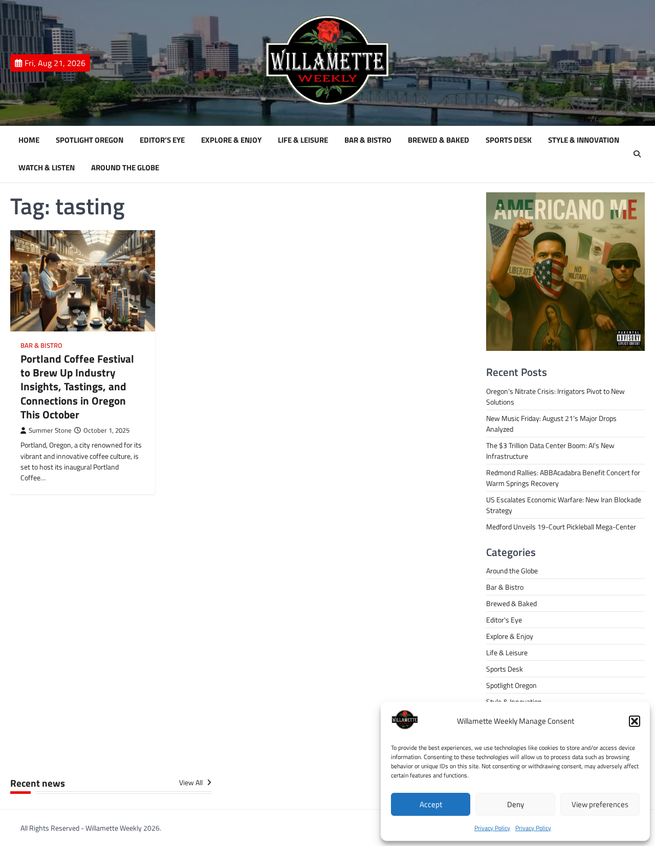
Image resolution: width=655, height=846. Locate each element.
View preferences (600, 804)
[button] (634, 721)
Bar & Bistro (367, 140)
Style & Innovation (583, 140)
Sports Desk (509, 140)
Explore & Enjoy (231, 140)
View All (191, 782)
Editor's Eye (504, 619)
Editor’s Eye (162, 140)
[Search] (637, 154)
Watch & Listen (46, 167)
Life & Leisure (303, 140)
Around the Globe (125, 167)
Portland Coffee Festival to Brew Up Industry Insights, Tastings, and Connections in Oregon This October (77, 386)
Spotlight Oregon (89, 140)
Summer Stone (50, 430)
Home (28, 140)
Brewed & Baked (438, 140)
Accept (431, 804)
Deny (515, 804)
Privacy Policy (492, 828)
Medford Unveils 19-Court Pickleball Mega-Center (561, 526)
